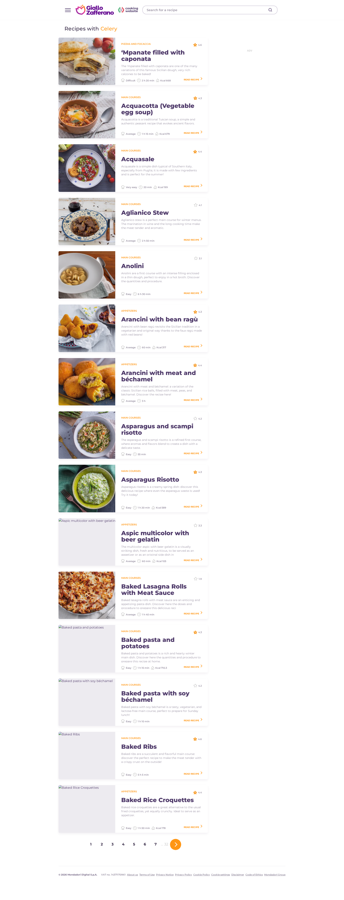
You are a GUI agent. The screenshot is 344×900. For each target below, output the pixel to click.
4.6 (200, 44)
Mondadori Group (274, 874)
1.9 (200, 578)
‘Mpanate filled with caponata (153, 55)
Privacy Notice (165, 874)
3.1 (200, 258)
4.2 (200, 418)
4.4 (200, 151)
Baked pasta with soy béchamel (155, 696)
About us (132, 874)
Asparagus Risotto (150, 479)
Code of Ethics (254, 874)
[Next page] (175, 844)
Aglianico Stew (145, 213)
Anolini (132, 266)
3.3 (200, 525)
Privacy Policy (183, 874)
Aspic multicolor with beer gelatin (155, 536)
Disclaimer (237, 874)
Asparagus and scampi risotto (157, 429)
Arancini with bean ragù (159, 319)
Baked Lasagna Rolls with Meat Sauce (154, 589)
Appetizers (129, 310)
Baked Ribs (139, 747)
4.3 (200, 98)
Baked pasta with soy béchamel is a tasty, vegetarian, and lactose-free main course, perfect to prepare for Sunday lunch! (161, 711)
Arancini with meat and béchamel (158, 376)
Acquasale (137, 159)
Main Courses (131, 97)
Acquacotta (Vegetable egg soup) (157, 109)
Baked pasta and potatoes (148, 643)
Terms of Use (147, 874)
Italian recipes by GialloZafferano (107, 10)
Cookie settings (220, 874)
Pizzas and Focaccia (136, 43)
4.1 (200, 205)
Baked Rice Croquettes (157, 800)
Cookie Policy (201, 874)
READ (191, 79)
